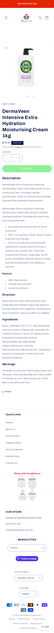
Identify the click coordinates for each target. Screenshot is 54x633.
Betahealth (25, 615)
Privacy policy (39, 619)
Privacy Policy (13, 436)
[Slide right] (33, 96)
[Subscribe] (43, 548)
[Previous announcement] (5, 4)
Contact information (28, 628)
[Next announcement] (48, 4)
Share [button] (8, 392)
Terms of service (20, 623)
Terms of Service (14, 450)
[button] (6, 17)
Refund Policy (13, 456)
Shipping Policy (13, 443)
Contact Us (11, 463)
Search (9, 422)
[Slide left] (20, 96)
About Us (10, 429)
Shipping (18, 147)
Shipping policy (37, 623)
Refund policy (24, 619)
